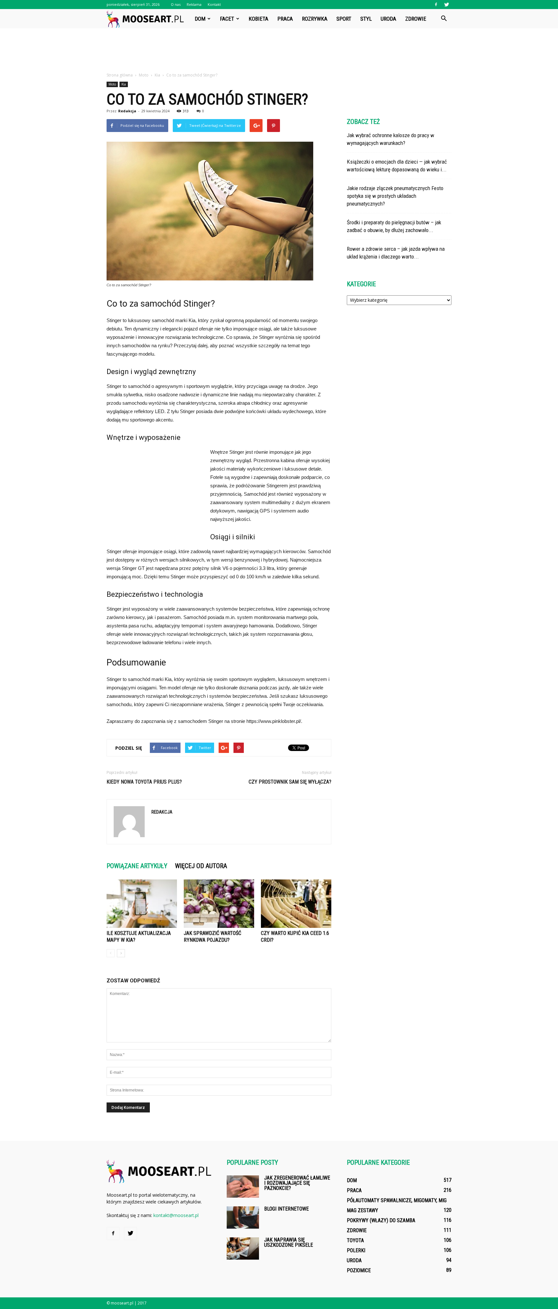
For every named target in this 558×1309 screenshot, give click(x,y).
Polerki (356, 1250)
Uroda (388, 18)
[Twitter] (446, 4)
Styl (366, 18)
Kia (123, 84)
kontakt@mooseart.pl (176, 1215)
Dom (200, 18)
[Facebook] (436, 4)
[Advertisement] (279, 50)
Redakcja (127, 110)
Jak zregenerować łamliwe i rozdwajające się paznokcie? (297, 1183)
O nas (176, 4)
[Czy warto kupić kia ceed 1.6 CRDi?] (296, 903)
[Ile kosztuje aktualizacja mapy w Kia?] (142, 903)
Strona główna (120, 75)
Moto (112, 84)
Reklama (194, 4)
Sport (343, 18)
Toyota (355, 1240)
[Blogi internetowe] (243, 1217)
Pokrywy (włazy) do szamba (381, 1220)
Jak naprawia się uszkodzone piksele (288, 1242)
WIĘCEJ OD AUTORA (201, 866)
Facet (227, 18)
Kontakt (214, 4)
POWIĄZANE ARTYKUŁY (137, 866)
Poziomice (359, 1270)
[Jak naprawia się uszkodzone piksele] (243, 1248)
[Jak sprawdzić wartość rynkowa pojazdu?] (219, 903)
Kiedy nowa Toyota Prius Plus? (144, 782)
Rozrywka (314, 18)
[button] (443, 18)
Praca (285, 18)
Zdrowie (415, 18)
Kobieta (258, 18)
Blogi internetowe (286, 1209)
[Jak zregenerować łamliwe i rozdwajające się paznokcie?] (243, 1186)
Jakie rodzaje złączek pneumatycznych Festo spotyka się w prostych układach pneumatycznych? (395, 196)
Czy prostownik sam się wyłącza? (290, 782)
